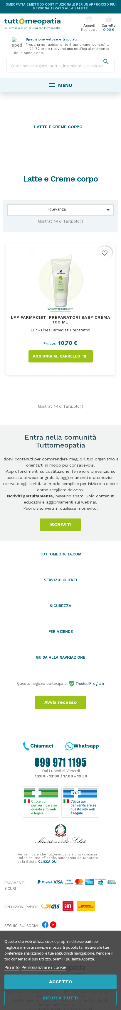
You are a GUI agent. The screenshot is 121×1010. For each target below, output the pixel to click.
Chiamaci (41, 746)
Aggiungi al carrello (60, 356)
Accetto (60, 981)
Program (96, 683)
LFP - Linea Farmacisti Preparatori (60, 330)
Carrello (108, 24)
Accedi (89, 24)
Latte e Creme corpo (58, 126)
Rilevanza (80, 209)
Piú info (11, 967)
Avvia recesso (60, 702)
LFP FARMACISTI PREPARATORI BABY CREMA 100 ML (60, 319)
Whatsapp (86, 746)
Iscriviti (60, 524)
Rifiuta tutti (61, 998)
